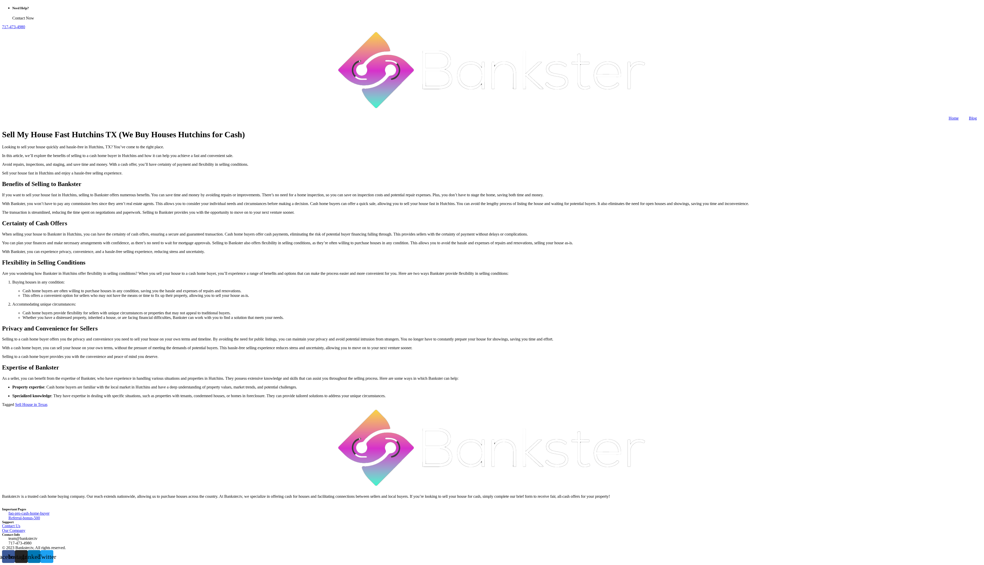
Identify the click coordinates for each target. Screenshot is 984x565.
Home (954, 118)
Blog (973, 118)
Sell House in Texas (31, 404)
